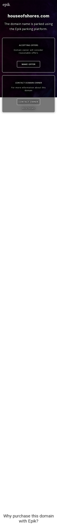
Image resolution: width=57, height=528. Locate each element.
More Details (28, 108)
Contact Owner (28, 101)
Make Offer (28, 64)
